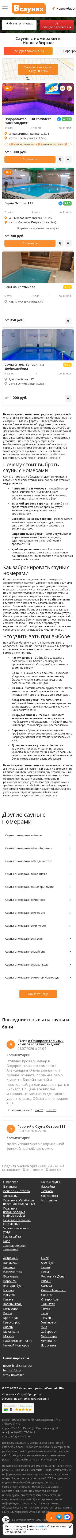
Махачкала (11, 1331)
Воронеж (9, 1281)
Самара (46, 1285)
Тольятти (48, 1304)
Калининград (12, 1304)
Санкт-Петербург (53, 1290)
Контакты (10, 1195)
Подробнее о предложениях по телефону (38, 228)
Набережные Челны (17, 1341)
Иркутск (9, 1295)
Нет (51, 1110)
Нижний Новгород (16, 1345)
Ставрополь (50, 1299)
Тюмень (47, 1318)
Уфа (44, 1327)
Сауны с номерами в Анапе (23, 835)
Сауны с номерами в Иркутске (25, 925)
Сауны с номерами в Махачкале (27, 964)
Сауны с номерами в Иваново (25, 900)
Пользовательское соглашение (17, 1221)
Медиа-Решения (38, 1398)
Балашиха (10, 1262)
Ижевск (8, 1290)
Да (39, 1110)
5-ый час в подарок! (24, 144)
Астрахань (10, 1258)
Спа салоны (49, 1195)
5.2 (69, 365)
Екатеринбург (13, 1285)
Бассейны (48, 1186)
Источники (49, 1200)
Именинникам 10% (51, 144)
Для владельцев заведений (14, 1247)
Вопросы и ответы (16, 1191)
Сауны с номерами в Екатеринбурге (29, 887)
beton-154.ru (12, 1370)
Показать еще (38, 994)
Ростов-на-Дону (52, 1276)
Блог (6, 1241)
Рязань (46, 1281)
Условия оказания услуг (16, 1230)
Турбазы (47, 1191)
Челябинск (48, 1341)
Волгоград (10, 1276)
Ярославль (48, 1345)
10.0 (68, 119)
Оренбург (48, 1262)
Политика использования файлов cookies (14, 1212)
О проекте (10, 1182)
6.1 (69, 287)
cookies (41, 1526)
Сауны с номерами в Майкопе (25, 951)
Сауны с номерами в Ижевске (25, 913)
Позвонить (30, 159)
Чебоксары (49, 1336)
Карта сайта (12, 1236)
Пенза (45, 1267)
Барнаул (9, 1267)
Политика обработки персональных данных (19, 1202)
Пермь (45, 1272)
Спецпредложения (56, 27)
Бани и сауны (50, 1182)
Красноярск (11, 1322)
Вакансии (10, 1186)
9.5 (69, 203)
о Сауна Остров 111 (48, 1126)
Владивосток (12, 1272)
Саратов (47, 1295)
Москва (8, 1336)
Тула (44, 1313)
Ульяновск (48, 1322)
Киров (7, 1313)
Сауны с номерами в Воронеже (26, 874)
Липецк (8, 1327)
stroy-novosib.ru (14, 1375)
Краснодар (11, 1318)
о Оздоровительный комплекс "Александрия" (41, 1042)
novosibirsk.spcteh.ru (17, 1365)
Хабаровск (48, 1331)
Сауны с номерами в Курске (24, 938)
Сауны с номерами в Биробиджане (28, 848)
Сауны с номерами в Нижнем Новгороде (32, 977)
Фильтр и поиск (21, 23)
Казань (8, 1299)
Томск (45, 1308)
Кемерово (10, 1308)
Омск (45, 1258)
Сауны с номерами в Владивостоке (29, 861)
